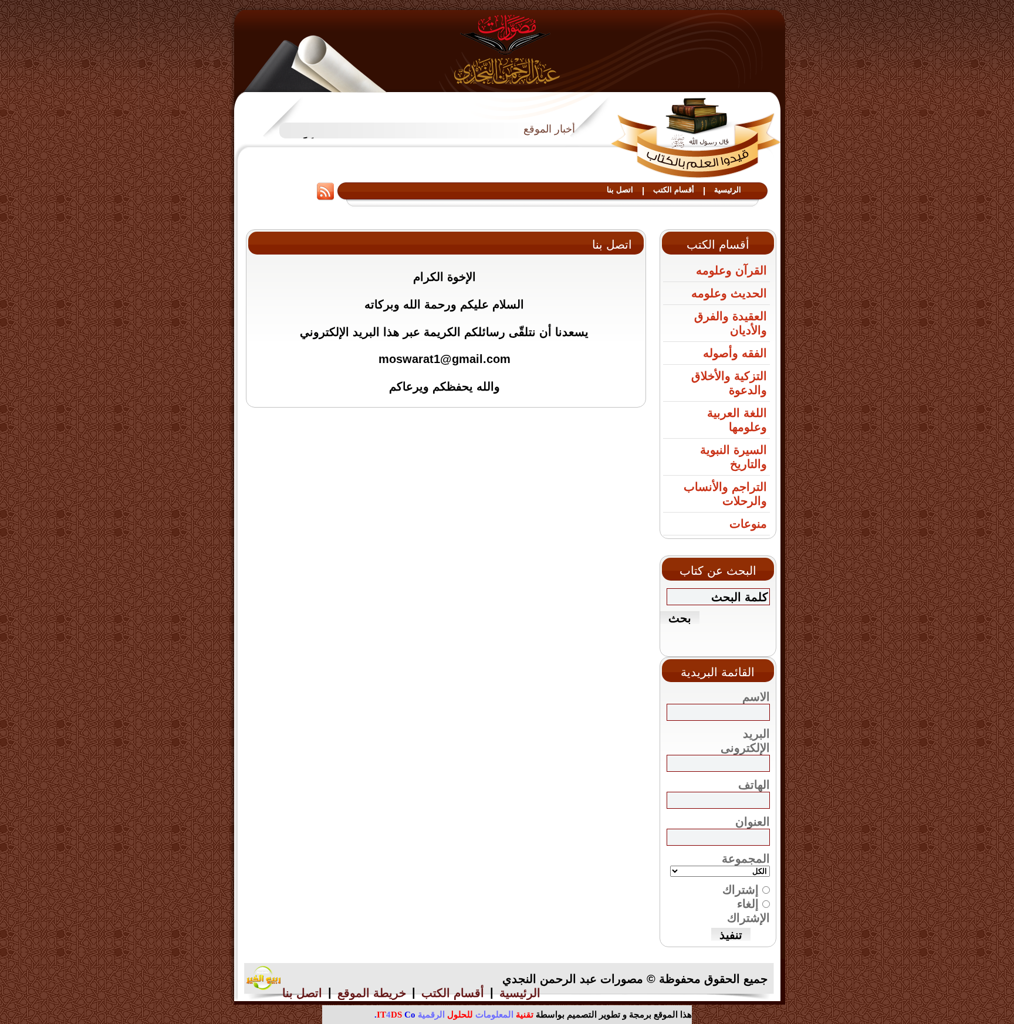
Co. (394, 1014)
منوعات (748, 523)
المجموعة (746, 858)
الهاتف (754, 784)
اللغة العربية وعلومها (737, 419)
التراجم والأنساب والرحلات (725, 493)
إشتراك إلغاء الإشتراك (746, 903)
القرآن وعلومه (731, 270)
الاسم (756, 696)
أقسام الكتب (673, 189)
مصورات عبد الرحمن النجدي (507, 49)
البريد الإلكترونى (745, 740)
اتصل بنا (620, 189)
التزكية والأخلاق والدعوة (729, 382)
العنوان (752, 821)
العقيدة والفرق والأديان (730, 323)
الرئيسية (727, 189)
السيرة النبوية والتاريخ (733, 456)
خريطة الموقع (371, 992)
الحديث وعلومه (729, 293)
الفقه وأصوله (735, 353)
